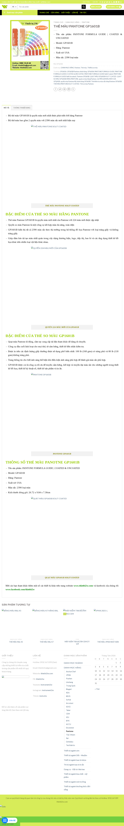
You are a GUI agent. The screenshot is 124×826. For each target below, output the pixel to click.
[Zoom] (13, 67)
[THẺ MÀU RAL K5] (16, 623)
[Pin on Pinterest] (64, 89)
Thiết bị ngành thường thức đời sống (77, 788)
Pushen (69, 679)
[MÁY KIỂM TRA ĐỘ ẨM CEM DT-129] (77, 623)
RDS (68, 693)
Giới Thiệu (86, 2)
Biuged (68, 689)
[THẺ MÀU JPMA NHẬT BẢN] (108, 623)
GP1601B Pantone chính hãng (77, 71)
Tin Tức (83, 13)
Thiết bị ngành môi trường (75, 782)
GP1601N (90, 71)
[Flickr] (121, 2)
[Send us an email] (109, 2)
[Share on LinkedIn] (69, 89)
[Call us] (111, 2)
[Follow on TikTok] (104, 2)
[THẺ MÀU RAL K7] (46, 623)
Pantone (85, 22)
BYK (68, 721)
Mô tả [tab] (6, 108)
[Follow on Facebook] (100, 2)
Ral (67, 738)
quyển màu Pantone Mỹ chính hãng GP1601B (76, 81)
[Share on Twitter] (60, 89)
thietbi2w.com (47, 673)
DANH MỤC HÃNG (72, 22)
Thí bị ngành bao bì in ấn (74, 764)
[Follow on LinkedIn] (116, 2)
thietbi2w (40, 679)
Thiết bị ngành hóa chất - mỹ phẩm (75, 775)
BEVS (68, 696)
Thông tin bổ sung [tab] (21, 108)
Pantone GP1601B (83, 76)
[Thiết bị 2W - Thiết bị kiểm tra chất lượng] (4, 6)
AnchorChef (71, 672)
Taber (68, 710)
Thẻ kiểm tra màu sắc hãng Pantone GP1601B (106, 81)
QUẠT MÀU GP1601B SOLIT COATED (103, 76)
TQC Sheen (70, 735)
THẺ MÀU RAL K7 (47, 642)
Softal (68, 700)
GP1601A (63, 71)
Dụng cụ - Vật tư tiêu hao (74, 769)
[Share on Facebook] (56, 89)
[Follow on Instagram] (102, 2)
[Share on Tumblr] (73, 89)
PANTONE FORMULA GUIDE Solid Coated (98, 74)
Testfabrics (70, 745)
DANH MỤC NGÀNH (73, 663)
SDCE (68, 707)
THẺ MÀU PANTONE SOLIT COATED (66, 84)
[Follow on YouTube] (118, 2)
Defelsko (69, 742)
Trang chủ (44, 13)
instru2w (43, 696)
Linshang (69, 682)
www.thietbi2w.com (83, 585)
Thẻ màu (84, 68)
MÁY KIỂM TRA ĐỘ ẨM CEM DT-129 (77, 643)
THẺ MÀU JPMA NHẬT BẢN (108, 642)
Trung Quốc (70, 686)
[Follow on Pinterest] (114, 2)
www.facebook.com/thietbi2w (20, 589)
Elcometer (70, 728)
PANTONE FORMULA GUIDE (104, 71)
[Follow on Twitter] (107, 2)
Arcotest (69, 703)
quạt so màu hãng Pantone (87, 79)
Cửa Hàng (55, 13)
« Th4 (97, 689)
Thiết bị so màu (92, 68)
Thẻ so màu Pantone (87, 84)
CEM (68, 714)
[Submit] (84, 7)
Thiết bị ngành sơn (71, 750)
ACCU (68, 724)
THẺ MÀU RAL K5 (16, 642)
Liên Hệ (95, 2)
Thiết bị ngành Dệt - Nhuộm (75, 755)
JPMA (68, 675)
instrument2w (46, 684)
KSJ (67, 717)
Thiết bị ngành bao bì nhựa (75, 760)
